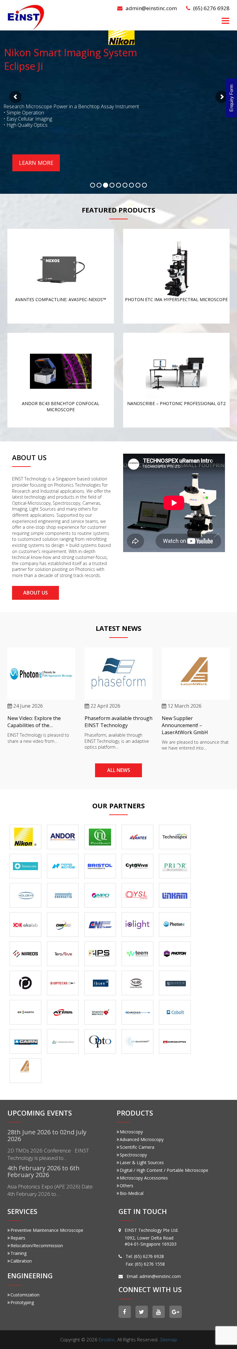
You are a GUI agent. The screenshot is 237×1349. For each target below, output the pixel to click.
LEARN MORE (36, 162)
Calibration (21, 1261)
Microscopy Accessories (144, 1178)
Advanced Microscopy (142, 1139)
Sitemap (168, 1339)
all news (118, 770)
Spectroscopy (133, 1155)
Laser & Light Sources (142, 1162)
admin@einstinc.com (151, 8)
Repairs (17, 1238)
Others (126, 1185)
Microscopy (131, 1132)
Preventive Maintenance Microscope (46, 1230)
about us (35, 592)
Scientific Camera (137, 1147)
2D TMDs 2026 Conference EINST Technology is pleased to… (48, 1154)
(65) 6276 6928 (211, 8)
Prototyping (22, 1302)
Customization (25, 1295)
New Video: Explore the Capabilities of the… (34, 722)
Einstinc (107, 1339)
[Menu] (225, 20)
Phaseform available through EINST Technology (118, 722)
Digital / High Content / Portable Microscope (164, 1170)
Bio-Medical (131, 1193)
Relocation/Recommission (36, 1245)
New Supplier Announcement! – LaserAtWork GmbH (185, 725)
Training (18, 1253)
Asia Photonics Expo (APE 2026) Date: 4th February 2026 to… (50, 1190)
